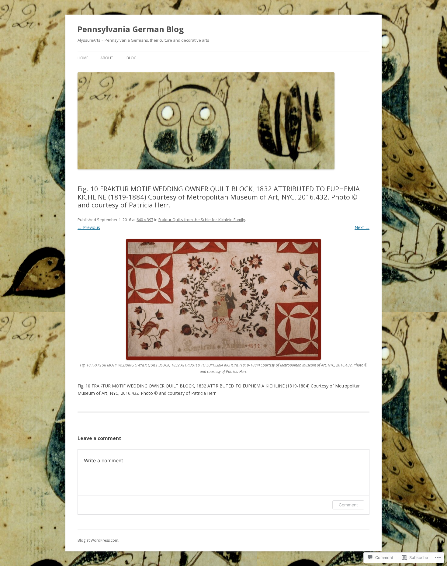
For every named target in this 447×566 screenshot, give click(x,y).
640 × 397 (145, 219)
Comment (348, 504)
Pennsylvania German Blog (131, 29)
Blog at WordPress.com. (98, 540)
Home (83, 58)
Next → (362, 227)
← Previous (89, 227)
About (106, 58)
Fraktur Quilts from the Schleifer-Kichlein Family (201, 219)
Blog (131, 58)
